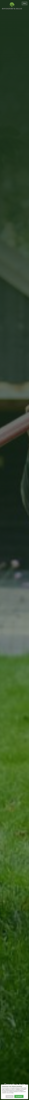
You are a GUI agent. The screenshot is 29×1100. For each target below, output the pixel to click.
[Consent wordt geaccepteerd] (26, 1086)
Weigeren (9, 1096)
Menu (24, 3)
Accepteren (19, 1096)
